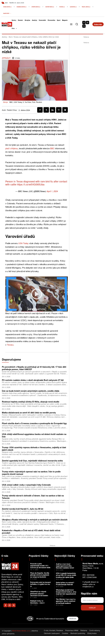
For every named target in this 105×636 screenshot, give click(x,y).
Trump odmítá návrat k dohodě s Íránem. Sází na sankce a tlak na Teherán (33, 496)
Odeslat (92, 608)
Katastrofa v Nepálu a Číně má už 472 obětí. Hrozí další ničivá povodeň (31, 531)
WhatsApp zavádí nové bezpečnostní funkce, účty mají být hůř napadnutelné (66, 592)
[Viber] (59, 110)
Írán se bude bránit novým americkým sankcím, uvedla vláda (30, 390)
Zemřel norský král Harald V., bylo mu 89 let (22, 508)
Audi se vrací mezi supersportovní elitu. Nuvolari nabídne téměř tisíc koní (65, 567)
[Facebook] (84, 22)
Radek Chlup (12, 110)
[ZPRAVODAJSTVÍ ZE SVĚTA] (4, 24)
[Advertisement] (87, 61)
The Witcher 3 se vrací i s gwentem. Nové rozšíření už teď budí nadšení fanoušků (65, 602)
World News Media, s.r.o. (21, 630)
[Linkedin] (52, 110)
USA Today (23, 243)
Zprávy (4, 37)
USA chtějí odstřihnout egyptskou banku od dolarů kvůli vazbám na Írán (34, 435)
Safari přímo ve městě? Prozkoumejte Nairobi (65, 583)
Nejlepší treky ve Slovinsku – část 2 (37, 602)
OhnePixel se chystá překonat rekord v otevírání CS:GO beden (39, 593)
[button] (76, 24)
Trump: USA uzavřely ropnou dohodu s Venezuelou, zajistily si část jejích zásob (34, 448)
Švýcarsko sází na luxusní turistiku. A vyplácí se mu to (40, 584)
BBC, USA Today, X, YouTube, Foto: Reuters (25, 102)
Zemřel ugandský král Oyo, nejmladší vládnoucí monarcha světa (32, 460)
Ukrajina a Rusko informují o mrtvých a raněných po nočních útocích (34, 519)
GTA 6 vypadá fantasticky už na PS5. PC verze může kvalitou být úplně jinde (66, 575)
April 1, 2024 (52, 191)
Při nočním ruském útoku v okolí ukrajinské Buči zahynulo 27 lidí (33, 380)
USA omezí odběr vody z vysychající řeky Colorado (26, 484)
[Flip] (65, 110)
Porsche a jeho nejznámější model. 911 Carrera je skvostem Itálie (40, 565)
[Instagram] (87, 22)
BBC (52, 148)
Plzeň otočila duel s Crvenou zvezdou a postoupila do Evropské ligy (34, 423)
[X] (84, 26)
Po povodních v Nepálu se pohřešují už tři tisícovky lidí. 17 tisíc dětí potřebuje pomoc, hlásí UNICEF (34, 368)
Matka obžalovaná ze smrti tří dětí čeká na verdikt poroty (29, 412)
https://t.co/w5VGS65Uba (30, 184)
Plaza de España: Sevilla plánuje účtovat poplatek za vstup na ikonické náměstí (39, 576)
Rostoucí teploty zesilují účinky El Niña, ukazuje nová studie (30, 401)
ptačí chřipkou (11, 148)
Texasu (10, 344)
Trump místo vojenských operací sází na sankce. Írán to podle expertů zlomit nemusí (31, 472)
